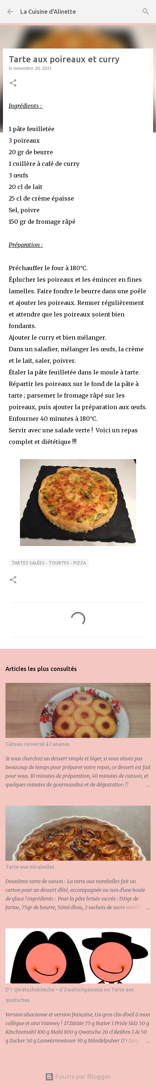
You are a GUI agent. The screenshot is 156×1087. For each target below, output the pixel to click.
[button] (13, 83)
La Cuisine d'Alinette (48, 11)
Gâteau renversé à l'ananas (37, 744)
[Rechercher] (145, 11)
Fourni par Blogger (82, 1076)
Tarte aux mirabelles (29, 867)
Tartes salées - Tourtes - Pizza (49, 563)
